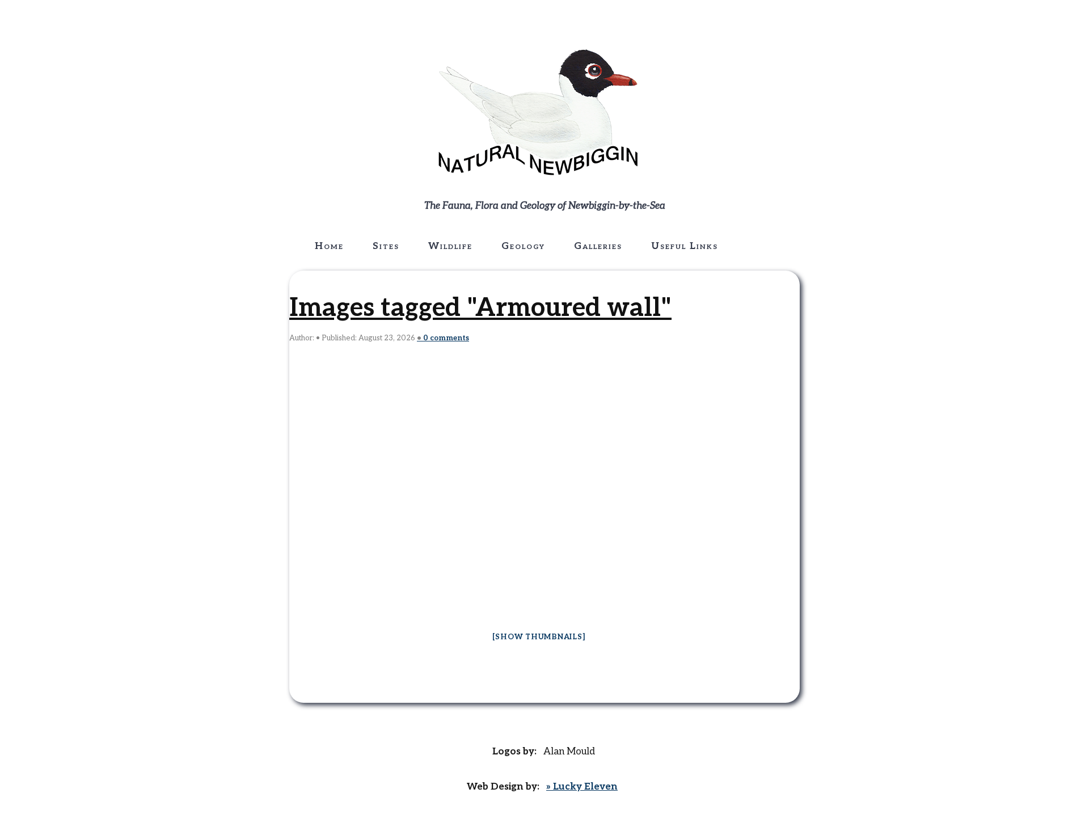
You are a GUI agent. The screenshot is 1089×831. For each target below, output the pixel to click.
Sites (386, 246)
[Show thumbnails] (539, 637)
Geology (523, 246)
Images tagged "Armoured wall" (480, 308)
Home (329, 246)
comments (446, 338)
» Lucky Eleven (582, 786)
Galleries (598, 246)
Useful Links (684, 246)
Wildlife (450, 246)
